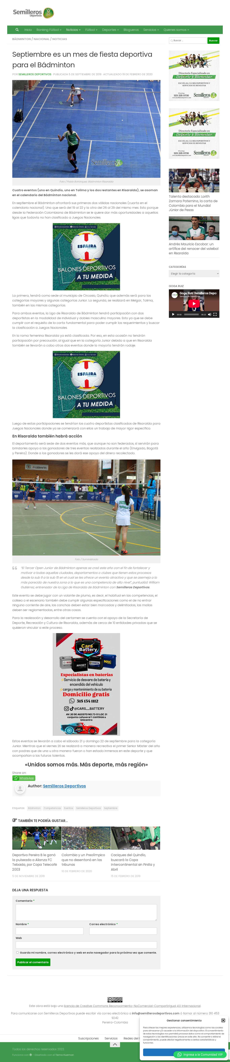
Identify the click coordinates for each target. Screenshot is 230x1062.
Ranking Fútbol (48, 30)
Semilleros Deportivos (35, 74)
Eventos (68, 808)
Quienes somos (175, 30)
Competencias (52, 808)
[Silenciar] (209, 314)
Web (19, 938)
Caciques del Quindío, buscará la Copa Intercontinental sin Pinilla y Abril (133, 862)
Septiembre (110, 808)
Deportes (109, 30)
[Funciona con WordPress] (30, 1055)
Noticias (72, 30)
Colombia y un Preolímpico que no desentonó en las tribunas (83, 860)
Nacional (42, 39)
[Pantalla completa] (215, 314)
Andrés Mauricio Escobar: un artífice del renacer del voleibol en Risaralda (194, 248)
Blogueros (131, 30)
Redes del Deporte (138, 1038)
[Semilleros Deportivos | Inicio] (33, 13)
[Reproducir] (173, 314)
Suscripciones (88, 1038)
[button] (223, 1020)
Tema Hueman (65, 1055)
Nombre (22, 924)
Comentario (25, 901)
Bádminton (21, 39)
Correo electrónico (103, 924)
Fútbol (90, 30)
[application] (194, 303)
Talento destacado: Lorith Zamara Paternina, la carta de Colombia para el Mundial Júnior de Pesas (193, 203)
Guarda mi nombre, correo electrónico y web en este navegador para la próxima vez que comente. (88, 953)
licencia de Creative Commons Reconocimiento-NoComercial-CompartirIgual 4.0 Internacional (132, 1006)
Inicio (28, 30)
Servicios (149, 30)
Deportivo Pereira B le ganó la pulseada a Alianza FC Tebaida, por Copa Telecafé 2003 (34, 862)
